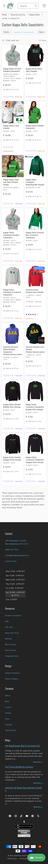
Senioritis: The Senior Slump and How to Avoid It (23, 789)
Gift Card (9, 627)
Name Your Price (12, 633)
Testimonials (10, 730)
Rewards (8, 638)
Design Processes (12, 673)
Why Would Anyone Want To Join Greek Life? (22, 745)
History (8, 713)
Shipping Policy (11, 656)
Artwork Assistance (13, 615)
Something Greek (20, 856)
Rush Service (10, 650)
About (7, 695)
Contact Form (10, 561)
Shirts (6, 32)
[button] (3, 6)
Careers (8, 707)
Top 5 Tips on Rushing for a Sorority (19, 766)
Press (7, 719)
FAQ (7, 621)
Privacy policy (24, 858)
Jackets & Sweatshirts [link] (24, 32)
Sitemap (8, 724)
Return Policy (10, 644)
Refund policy (12, 858)
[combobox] (28, 6)
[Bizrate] (44, 862)
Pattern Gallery (11, 679)
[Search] (36, 6)
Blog (7, 701)
